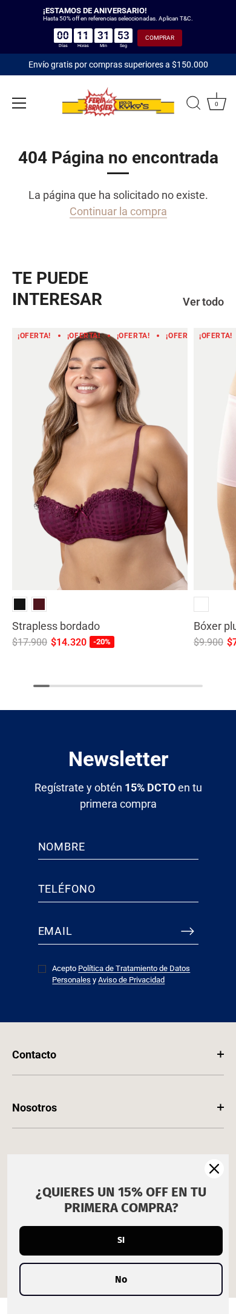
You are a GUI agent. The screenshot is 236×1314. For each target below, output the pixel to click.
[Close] (214, 1168)
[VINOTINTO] (39, 604)
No (121, 1279)
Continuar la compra (118, 211)
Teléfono (67, 888)
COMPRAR (159, 38)
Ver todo (203, 301)
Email (55, 931)
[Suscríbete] (187, 931)
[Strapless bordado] (100, 459)
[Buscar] (193, 105)
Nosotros (34, 1107)
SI (121, 1240)
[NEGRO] (20, 604)
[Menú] (19, 103)
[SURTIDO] (201, 604)
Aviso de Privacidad (131, 979)
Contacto (34, 1054)
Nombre (61, 846)
